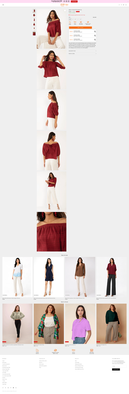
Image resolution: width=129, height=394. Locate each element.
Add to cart (80, 27)
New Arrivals (4, 365)
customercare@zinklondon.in (119, 360)
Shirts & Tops (4, 379)
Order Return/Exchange (79, 367)
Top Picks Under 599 (6, 364)
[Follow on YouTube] (13, 387)
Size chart (94, 17)
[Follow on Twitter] (5, 387)
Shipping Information (78, 364)
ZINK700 (71, 39)
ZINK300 (71, 31)
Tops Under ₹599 (5, 370)
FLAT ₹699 (4, 372)
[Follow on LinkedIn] (16, 387)
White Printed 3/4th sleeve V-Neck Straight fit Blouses (11, 298)
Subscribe (116, 369)
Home (3, 360)
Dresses (3, 377)
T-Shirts (3, 380)
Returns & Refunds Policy (79, 365)
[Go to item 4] (34, 24)
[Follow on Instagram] (8, 387)
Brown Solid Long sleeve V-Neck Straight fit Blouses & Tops (75, 298)
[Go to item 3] (34, 20)
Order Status (77, 362)
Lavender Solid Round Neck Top (70, 344)
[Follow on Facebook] (2, 387)
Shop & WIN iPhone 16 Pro (79, 369)
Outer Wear (4, 384)
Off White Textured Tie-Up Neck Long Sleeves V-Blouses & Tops (12, 344)
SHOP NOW (74, 1)
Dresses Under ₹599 (5, 369)
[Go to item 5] (34, 29)
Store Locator (41, 364)
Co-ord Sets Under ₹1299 (6, 375)
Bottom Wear (4, 382)
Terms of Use (114, 363)
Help (76, 360)
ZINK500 (71, 35)
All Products (4, 362)
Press (40, 367)
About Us (40, 362)
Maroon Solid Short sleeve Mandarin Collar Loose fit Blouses (106, 298)
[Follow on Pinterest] (10, 387)
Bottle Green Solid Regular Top (101, 344)
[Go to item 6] (34, 34)
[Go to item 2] (34, 15)
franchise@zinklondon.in (121, 362)
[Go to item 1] (34, 11)
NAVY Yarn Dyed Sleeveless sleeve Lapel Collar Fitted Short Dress (44, 298)
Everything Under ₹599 (6, 367)
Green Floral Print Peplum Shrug (39, 344)
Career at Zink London (43, 360)
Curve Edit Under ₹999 (6, 374)
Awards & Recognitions (43, 365)
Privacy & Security (120, 363)
